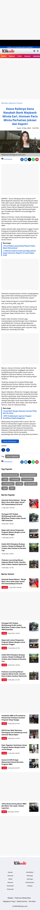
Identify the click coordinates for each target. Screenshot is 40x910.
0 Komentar (7, 159)
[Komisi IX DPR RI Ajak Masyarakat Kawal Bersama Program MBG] (33, 763)
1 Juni (5, 479)
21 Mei (19, 484)
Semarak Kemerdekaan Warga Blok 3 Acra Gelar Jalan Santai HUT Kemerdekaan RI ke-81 (14, 502)
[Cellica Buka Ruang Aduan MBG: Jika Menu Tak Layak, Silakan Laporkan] (33, 807)
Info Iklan (32, 901)
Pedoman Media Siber (23, 898)
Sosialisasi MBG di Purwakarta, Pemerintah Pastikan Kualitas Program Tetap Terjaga (14, 718)
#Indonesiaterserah (10, 475)
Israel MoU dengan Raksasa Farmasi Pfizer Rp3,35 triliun (20, 412)
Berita (4, 633)
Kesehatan (10, 886)
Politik (19, 56)
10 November (28, 479)
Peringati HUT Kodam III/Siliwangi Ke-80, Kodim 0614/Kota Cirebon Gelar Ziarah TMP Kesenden (14, 517)
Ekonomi (27, 56)
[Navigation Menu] (38, 51)
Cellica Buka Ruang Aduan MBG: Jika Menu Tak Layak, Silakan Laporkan (14, 806)
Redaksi (10, 898)
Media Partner (22, 901)
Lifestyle (29, 886)
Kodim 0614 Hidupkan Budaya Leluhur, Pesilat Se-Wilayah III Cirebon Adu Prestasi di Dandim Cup (14, 547)
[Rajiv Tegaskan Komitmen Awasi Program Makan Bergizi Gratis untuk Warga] (33, 748)
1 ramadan (15, 479)
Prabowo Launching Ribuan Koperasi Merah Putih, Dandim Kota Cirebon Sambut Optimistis (14, 562)
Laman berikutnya (9, 441)
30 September (31, 484)
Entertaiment (29, 882)
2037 (12, 488)
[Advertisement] (20, 20)
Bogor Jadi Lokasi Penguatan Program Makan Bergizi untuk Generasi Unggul (13, 532)
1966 (4, 488)
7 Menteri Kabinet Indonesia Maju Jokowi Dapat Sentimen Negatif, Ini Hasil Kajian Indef (19, 253)
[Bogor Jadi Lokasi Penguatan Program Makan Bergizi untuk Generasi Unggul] (33, 533)
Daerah (3, 56)
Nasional (12, 56)
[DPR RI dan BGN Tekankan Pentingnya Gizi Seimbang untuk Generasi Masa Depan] (33, 733)
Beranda (4, 103)
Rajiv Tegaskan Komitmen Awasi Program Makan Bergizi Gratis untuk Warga (14, 747)
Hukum (20, 103)
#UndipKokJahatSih (28, 475)
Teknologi (30, 876)
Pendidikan (29, 872)
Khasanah (10, 889)
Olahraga (30, 879)
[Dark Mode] (34, 51)
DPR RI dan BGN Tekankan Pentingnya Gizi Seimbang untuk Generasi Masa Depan (14, 732)
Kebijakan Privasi (9, 901)
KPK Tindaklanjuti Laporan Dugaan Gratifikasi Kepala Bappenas (17, 417)
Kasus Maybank (12, 456)
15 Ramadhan (8, 484)
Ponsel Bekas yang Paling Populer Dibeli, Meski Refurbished (19, 247)
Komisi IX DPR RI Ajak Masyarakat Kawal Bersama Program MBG (12, 762)
